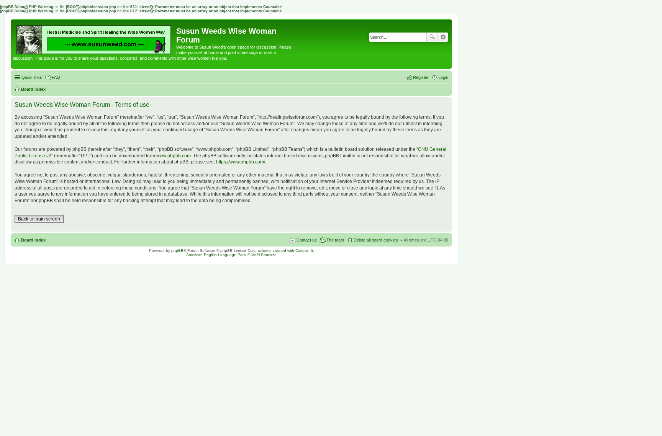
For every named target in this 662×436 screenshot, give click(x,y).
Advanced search (443, 37)
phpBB (177, 250)
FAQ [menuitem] (56, 77)
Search (432, 37)
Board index (33, 240)
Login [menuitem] (443, 77)
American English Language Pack (216, 255)
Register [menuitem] (421, 77)
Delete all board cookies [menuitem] (376, 240)
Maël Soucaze (264, 255)
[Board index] (94, 37)
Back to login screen (39, 219)
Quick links (31, 77)
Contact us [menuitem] (307, 240)
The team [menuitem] (335, 240)
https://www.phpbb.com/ (240, 162)
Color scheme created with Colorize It (280, 250)
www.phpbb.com (173, 155)
